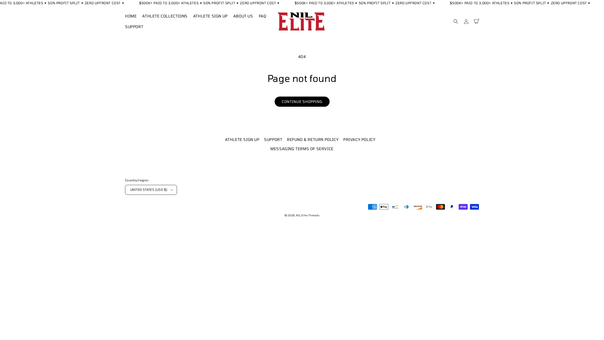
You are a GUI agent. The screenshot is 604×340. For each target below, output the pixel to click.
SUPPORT (273, 139)
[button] (456, 21)
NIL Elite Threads (307, 215)
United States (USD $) (148, 189)
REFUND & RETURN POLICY (313, 139)
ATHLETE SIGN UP (242, 139)
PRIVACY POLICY (359, 139)
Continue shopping (302, 101)
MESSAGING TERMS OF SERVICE (302, 148)
